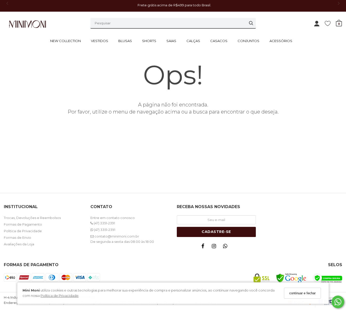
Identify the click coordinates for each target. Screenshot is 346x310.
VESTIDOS (99, 41)
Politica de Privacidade (23, 231)
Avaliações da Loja (19, 244)
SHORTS (149, 41)
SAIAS (171, 41)
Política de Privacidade (60, 296)
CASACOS (218, 41)
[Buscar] (251, 23)
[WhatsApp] (226, 247)
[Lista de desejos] (330, 23)
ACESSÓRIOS (281, 41)
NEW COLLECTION (65, 41)
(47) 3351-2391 (104, 223)
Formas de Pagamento (23, 224)
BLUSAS (125, 41)
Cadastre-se (216, 231)
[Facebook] (204, 247)
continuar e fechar (302, 293)
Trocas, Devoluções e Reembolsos (32, 218)
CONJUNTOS (248, 41)
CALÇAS (193, 41)
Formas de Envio (17, 237)
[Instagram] (215, 247)
